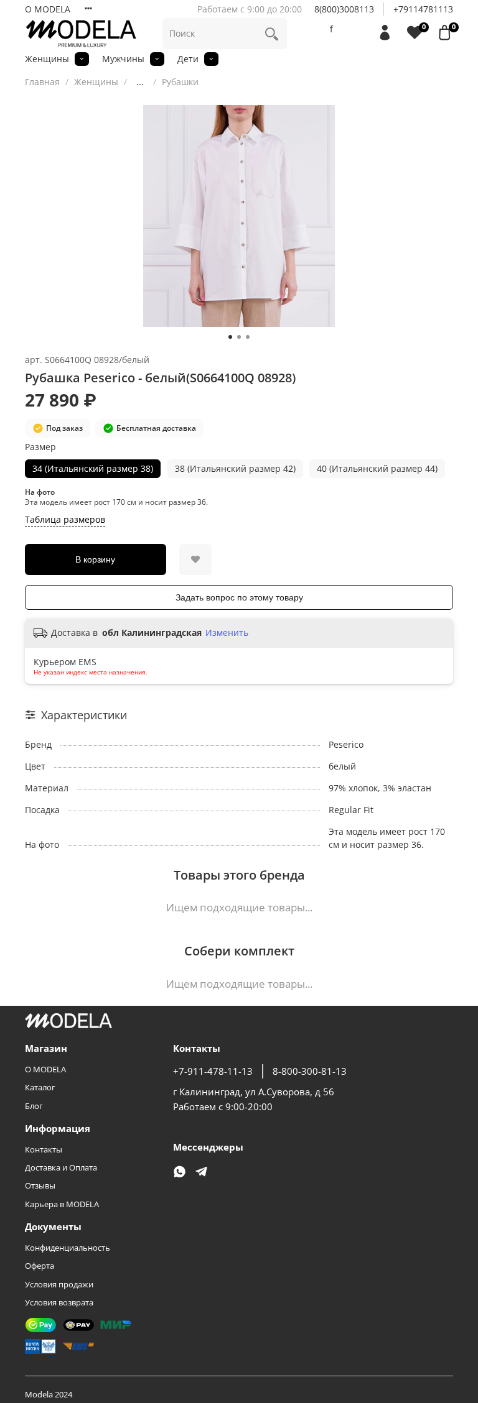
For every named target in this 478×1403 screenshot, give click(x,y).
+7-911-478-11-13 (213, 1071)
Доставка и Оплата (61, 1167)
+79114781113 (423, 9)
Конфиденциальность (67, 1248)
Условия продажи (59, 1284)
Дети (188, 59)
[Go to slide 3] (248, 337)
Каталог (40, 1087)
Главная (42, 82)
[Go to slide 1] (230, 337)
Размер (40, 447)
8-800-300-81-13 (310, 1071)
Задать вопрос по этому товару (239, 597)
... (140, 82)
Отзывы (40, 1185)
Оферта (39, 1266)
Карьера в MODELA (62, 1204)
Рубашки (180, 82)
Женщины (47, 59)
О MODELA (47, 9)
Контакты (43, 1149)
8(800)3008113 (344, 9)
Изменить (226, 632)
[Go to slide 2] (239, 337)
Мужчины (123, 59)
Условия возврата (59, 1302)
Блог (34, 1106)
